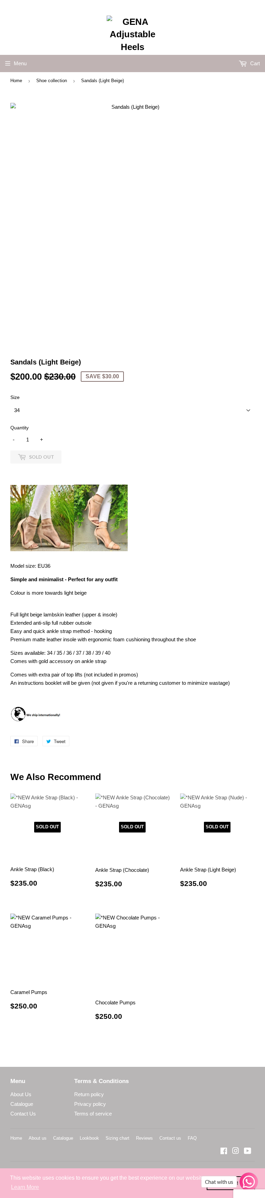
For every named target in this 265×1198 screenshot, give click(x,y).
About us (38, 1138)
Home (16, 80)
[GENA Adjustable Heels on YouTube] (247, 1152)
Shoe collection (51, 80)
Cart (254, 63)
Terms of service (93, 1114)
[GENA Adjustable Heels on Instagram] (235, 1152)
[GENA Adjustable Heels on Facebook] (223, 1152)
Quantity (19, 427)
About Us (20, 1094)
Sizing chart (117, 1138)
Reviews (144, 1138)
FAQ (192, 1138)
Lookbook (89, 1138)
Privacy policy (90, 1104)
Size (15, 397)
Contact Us (23, 1114)
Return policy (89, 1094)
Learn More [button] (25, 1187)
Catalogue (21, 1104)
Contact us (170, 1138)
